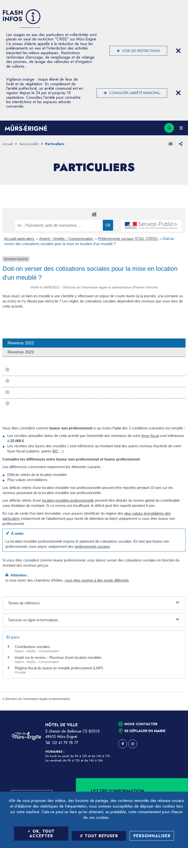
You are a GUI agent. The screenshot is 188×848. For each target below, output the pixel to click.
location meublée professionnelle (68, 500)
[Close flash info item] (178, 50)
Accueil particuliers (19, 239)
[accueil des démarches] (94, 214)
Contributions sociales (32, 647)
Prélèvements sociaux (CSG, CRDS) (128, 239)
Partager (181, 144)
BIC (55, 451)
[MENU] (181, 128)
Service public (29, 143)
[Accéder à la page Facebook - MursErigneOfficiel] (122, 743)
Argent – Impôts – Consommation (66, 239)
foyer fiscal (150, 436)
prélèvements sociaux (92, 546)
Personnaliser (152, 836)
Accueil (7, 143)
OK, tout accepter (42, 833)
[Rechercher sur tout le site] (169, 128)
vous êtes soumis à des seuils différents (97, 580)
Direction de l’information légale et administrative (37, 699)
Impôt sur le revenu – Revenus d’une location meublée (58, 657)
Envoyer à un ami (171, 144)
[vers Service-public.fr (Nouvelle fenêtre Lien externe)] (151, 226)
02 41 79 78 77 (65, 743)
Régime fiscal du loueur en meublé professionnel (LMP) (59, 668)
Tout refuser (100, 836)
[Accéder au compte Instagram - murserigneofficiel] (132, 743)
